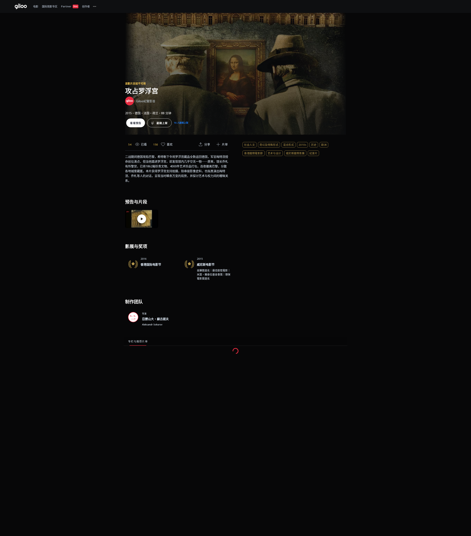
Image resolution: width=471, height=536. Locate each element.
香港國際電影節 (253, 153)
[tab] (95, 6)
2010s (302, 144)
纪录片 (313, 153)
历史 (313, 144)
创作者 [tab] (86, 6)
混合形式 (288, 144)
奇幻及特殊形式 (269, 144)
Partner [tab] (69, 6)
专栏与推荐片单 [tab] (138, 341)
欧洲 (324, 144)
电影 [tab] (35, 6)
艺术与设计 (274, 153)
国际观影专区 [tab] (49, 6)
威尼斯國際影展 (295, 153)
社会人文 (249, 144)
